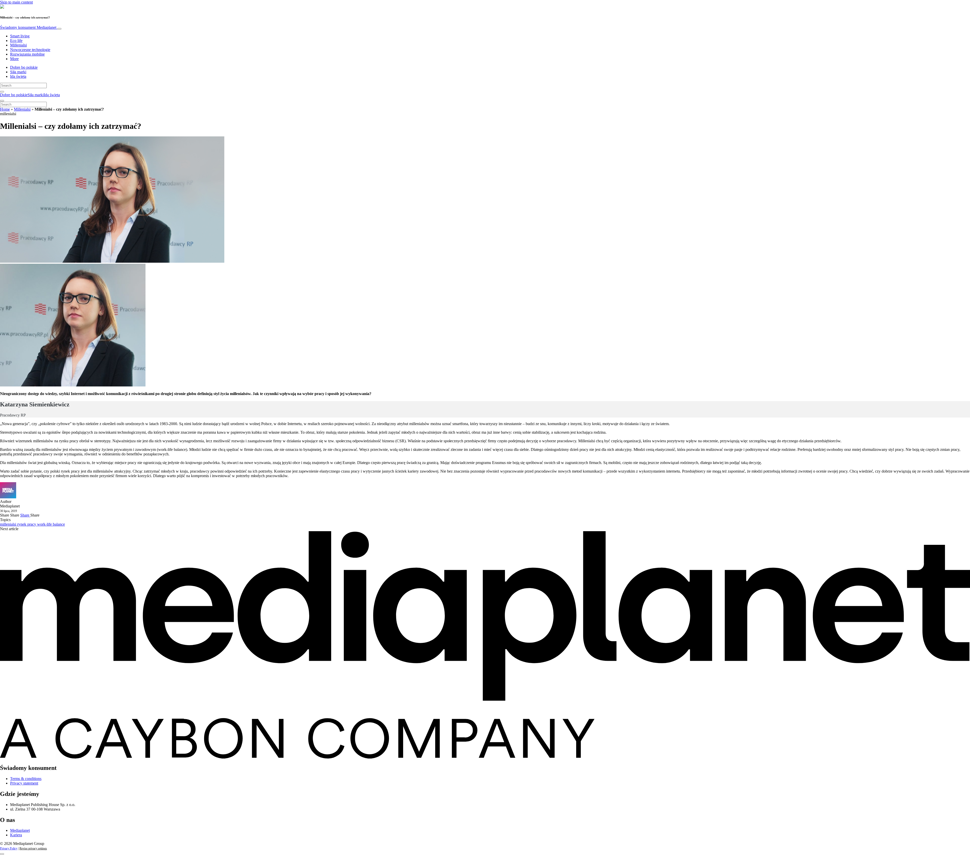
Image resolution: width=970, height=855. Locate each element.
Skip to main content (16, 2)
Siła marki (18, 72)
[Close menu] (2, 101)
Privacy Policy (8, 848)
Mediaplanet (20, 830)
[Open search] (2, 91)
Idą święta (18, 76)
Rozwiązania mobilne (27, 54)
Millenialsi (18, 45)
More (14, 59)
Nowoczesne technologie (30, 49)
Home (5, 109)
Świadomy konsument (28, 27)
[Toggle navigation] (59, 29)
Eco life (16, 40)
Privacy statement (24, 783)
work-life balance (51, 524)
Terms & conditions (25, 778)
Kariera (16, 835)
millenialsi (8, 524)
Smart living (20, 36)
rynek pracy (27, 524)
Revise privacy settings (33, 848)
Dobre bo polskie (24, 67)
